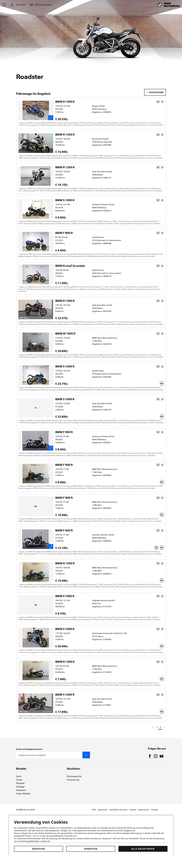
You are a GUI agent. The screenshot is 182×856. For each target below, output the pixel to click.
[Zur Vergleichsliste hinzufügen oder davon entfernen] (158, 101)
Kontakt (154, 809)
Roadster (20, 783)
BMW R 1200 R (64, 661)
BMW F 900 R (64, 432)
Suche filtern (156, 92)
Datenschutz (143, 809)
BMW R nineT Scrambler (70, 265)
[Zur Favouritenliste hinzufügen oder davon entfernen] (162, 101)
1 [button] (156, 727)
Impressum (103, 809)
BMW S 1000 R (64, 200)
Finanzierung (73, 779)
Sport (18, 776)
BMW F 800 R (64, 233)
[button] (4, 4)
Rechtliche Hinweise (118, 809)
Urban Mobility (23, 793)
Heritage (20, 786)
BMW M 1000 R (65, 333)
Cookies (132, 809)
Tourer (19, 779)
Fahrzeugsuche (74, 776)
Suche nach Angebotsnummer (29, 749)
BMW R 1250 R (64, 134)
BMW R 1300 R (64, 101)
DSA (94, 809)
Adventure (21, 790)
